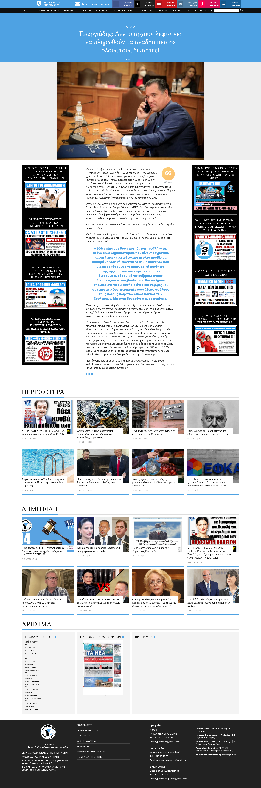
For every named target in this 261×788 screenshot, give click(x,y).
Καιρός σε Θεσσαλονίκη (32, 670)
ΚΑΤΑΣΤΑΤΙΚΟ (83, 746)
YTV (188, 10)
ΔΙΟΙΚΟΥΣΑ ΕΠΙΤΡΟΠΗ (87, 730)
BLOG (142, 10)
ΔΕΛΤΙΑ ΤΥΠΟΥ (123, 10)
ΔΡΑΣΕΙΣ (68, 10)
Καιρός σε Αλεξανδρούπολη (33, 698)
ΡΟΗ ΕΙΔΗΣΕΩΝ (159, 10)
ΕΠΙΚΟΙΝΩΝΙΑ (203, 10)
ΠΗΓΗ (89, 373)
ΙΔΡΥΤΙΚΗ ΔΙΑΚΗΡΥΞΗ (87, 741)
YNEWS (177, 10)
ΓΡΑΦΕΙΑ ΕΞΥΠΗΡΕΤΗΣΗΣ (89, 757)
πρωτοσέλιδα (103, 696)
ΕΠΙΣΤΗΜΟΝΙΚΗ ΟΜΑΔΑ (89, 735)
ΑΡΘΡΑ (130, 26)
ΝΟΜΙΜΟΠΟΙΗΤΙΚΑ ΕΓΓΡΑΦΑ (91, 751)
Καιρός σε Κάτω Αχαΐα (32, 684)
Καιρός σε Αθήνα (30, 642)
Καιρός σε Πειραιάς (31, 656)
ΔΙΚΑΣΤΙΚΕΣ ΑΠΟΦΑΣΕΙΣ (95, 10)
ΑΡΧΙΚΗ (28, 10)
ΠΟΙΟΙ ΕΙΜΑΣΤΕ (47, 10)
